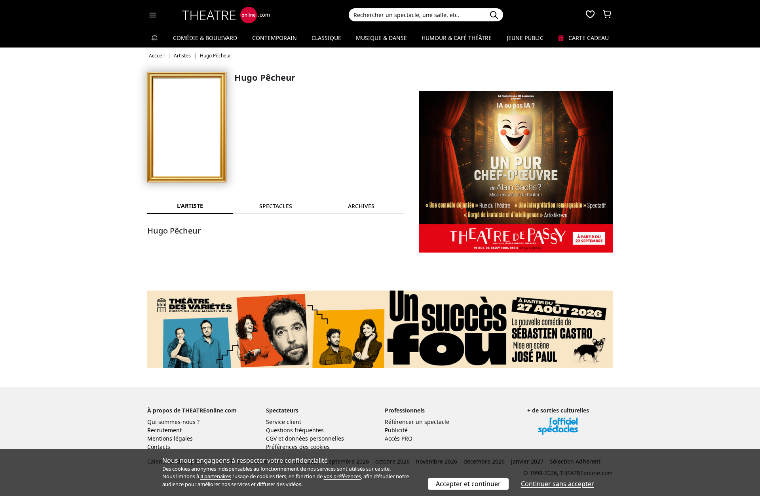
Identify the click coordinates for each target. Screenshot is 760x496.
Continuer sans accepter (557, 483)
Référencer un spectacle (417, 422)
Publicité (396, 430)
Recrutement (164, 430)
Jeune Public (525, 38)
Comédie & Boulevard (205, 38)
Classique (326, 38)
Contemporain (274, 38)
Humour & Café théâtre (457, 38)
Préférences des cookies (298, 446)
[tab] (275, 206)
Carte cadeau (588, 38)
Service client (283, 422)
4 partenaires (215, 476)
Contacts (158, 446)
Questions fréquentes (295, 430)
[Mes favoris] (590, 15)
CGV (271, 438)
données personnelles (314, 438)
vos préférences (342, 476)
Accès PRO (398, 438)
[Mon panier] (607, 15)
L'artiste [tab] (190, 205)
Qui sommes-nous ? (173, 422)
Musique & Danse (381, 38)
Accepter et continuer (468, 483)
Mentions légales (170, 438)
